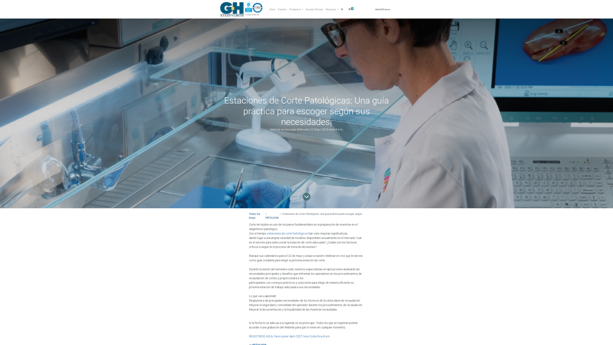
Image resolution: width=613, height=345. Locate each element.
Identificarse (382, 9)
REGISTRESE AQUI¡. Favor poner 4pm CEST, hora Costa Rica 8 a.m (289, 336)
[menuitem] (272, 9)
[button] (342, 9)
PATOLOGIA (272, 217)
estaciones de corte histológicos (287, 233)
